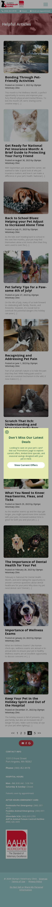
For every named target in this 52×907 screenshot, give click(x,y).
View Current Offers (26, 465)
